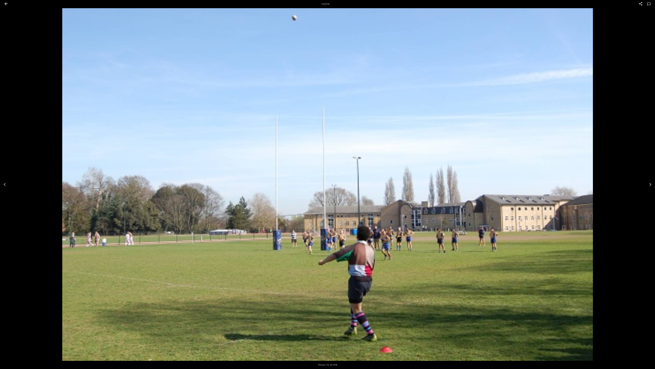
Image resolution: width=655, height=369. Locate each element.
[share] (641, 4)
